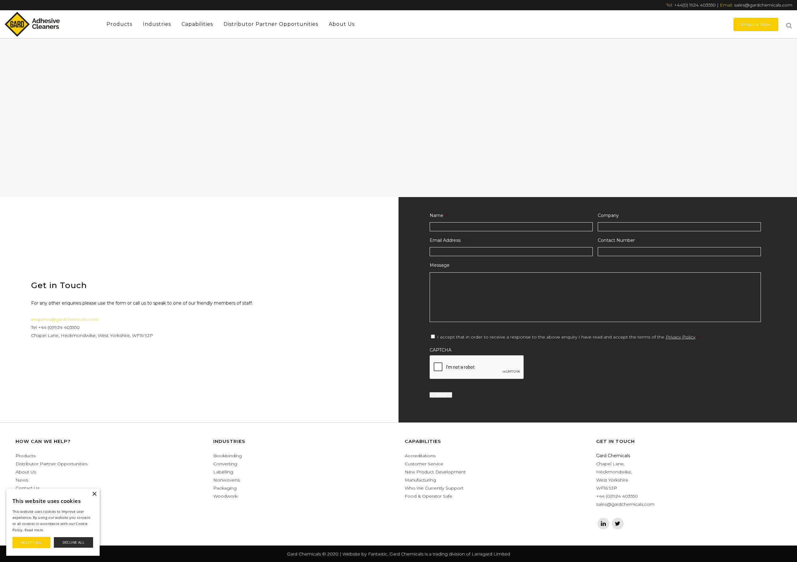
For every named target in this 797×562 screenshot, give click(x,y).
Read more (34, 529)
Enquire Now (756, 24)
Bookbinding (227, 455)
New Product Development (435, 472)
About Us (26, 472)
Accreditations (420, 455)
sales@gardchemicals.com (763, 5)
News (22, 480)
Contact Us (28, 488)
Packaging (225, 488)
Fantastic (377, 554)
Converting (225, 464)
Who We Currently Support (434, 488)
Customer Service (424, 464)
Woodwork (225, 496)
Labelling (223, 472)
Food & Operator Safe (428, 496)
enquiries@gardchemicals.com (64, 319)
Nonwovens (226, 480)
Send (441, 395)
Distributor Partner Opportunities (51, 464)
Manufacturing (420, 480)
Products (25, 455)
